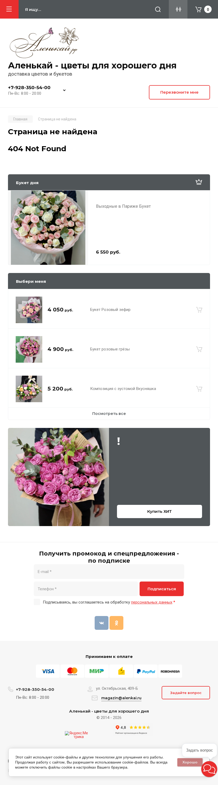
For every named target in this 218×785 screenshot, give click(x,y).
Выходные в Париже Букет (123, 206)
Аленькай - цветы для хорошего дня (92, 65)
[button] (209, 769)
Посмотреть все (109, 413)
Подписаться (162, 588)
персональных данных (151, 602)
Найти (157, 9)
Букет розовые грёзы (110, 349)
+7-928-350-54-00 (29, 87)
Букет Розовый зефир (110, 309)
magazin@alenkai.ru (121, 698)
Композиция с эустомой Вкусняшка (123, 388)
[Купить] (199, 310)
